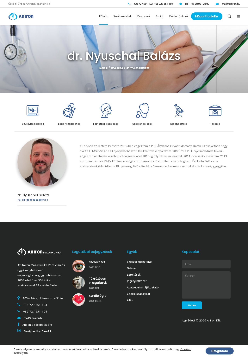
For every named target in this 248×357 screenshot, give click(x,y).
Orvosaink (117, 68)
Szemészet (97, 262)
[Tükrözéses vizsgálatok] (78, 282)
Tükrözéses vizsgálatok (98, 281)
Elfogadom (219, 351)
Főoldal (103, 68)
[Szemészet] (78, 266)
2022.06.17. (95, 301)
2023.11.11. (94, 288)
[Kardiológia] (78, 299)
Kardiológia (98, 296)
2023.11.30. (95, 267)
